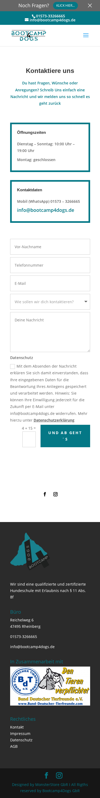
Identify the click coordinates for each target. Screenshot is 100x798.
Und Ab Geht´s (65, 436)
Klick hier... (65, 5)
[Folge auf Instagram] (55, 494)
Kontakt (17, 727)
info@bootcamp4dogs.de (45, 210)
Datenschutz (21, 739)
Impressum (20, 733)
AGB (14, 746)
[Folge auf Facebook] (45, 494)
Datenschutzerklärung (54, 420)
